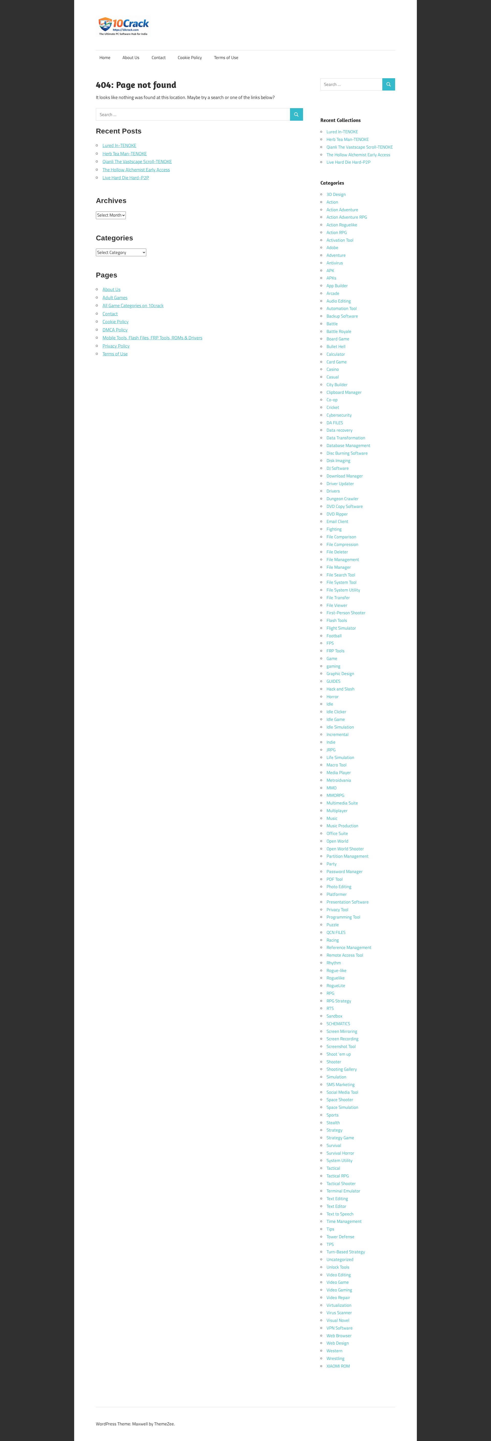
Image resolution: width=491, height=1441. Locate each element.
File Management (343, 559)
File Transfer (338, 597)
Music (332, 818)
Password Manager (345, 871)
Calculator (336, 354)
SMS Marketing (341, 1084)
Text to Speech (340, 1214)
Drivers (333, 491)
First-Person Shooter (346, 612)
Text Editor (336, 1206)
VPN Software (340, 1328)
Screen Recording (343, 1038)
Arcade (333, 293)
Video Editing (339, 1274)
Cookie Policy (190, 57)
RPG (330, 993)
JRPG (331, 749)
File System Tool (341, 582)
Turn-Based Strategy (346, 1251)
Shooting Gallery (342, 1069)
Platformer (337, 894)
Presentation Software (348, 902)
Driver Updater (340, 483)
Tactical (333, 1168)
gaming (333, 666)
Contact (159, 57)
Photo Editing (339, 886)
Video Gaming (339, 1290)
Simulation (336, 1077)
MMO (332, 788)
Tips (330, 1229)
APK (330, 270)
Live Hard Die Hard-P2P (126, 177)
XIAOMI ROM (338, 1366)
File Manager (339, 567)
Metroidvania (339, 780)
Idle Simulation (340, 727)
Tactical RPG (338, 1175)
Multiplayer (337, 810)
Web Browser (339, 1335)
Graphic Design (340, 673)
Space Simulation (342, 1107)
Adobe (332, 247)
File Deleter (337, 552)
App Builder (337, 285)
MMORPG (335, 795)
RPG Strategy (339, 1001)
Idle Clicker (336, 711)
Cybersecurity (339, 415)
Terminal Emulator (343, 1191)
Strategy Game (340, 1137)
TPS (330, 1244)
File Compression (342, 544)
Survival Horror (340, 1153)
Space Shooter (340, 1099)
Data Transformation (346, 437)
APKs (331, 278)
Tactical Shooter (341, 1183)
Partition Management (348, 856)
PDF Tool (335, 879)
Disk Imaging (338, 460)
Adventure (336, 255)
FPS (330, 643)
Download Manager (345, 476)
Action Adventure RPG (347, 217)
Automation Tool (342, 308)
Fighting (334, 529)
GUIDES (333, 681)
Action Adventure (342, 209)
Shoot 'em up (339, 1054)
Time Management (344, 1221)
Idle (330, 704)
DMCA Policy (115, 329)
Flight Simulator (341, 628)
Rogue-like (337, 970)
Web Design (338, 1343)
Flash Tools (337, 620)
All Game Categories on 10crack (133, 305)
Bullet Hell (336, 346)
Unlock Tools (338, 1267)
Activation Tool (340, 240)
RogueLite (336, 985)
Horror (333, 696)
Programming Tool (343, 917)
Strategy (334, 1130)
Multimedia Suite (342, 803)
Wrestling (335, 1358)
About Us (130, 57)
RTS (330, 1008)
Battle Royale (339, 331)
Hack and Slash (340, 689)
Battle (332, 323)
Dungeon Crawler (343, 498)
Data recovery (339, 430)
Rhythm (334, 962)
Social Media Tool (342, 1092)
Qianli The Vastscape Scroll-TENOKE (137, 161)
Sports (333, 1115)
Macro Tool (337, 765)
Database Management (348, 445)
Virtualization (339, 1305)
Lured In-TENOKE (119, 145)
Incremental (338, 734)
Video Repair (338, 1297)
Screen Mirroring (342, 1031)
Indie (331, 742)
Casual (333, 377)
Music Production (342, 825)
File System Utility (343, 590)
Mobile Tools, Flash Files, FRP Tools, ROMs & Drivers (152, 337)
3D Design (336, 194)
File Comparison (341, 536)
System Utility (339, 1160)
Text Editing (337, 1198)
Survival (334, 1145)
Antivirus (335, 263)
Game (332, 658)
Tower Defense (340, 1236)
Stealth (333, 1122)
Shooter (334, 1061)
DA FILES (335, 422)
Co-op (332, 399)
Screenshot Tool (341, 1046)
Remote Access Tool (345, 955)
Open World (337, 841)
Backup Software (342, 316)
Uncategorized (340, 1259)
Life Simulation (340, 757)
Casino (333, 369)
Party (332, 864)
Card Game (337, 362)
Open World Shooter (345, 848)
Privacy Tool (337, 909)
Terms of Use (226, 57)
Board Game (338, 339)
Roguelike (336, 978)
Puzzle (333, 924)
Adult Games (115, 297)
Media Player (339, 772)
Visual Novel (338, 1320)
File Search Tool (341, 575)
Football (334, 635)
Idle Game (336, 719)
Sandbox (334, 1016)
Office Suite (337, 833)
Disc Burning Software (347, 453)
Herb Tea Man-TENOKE (125, 153)
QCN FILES (336, 932)
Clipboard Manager (344, 392)
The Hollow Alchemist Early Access (136, 169)
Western (334, 1350)
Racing (333, 940)
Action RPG (337, 232)
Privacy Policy (116, 345)
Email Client (337, 521)
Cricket (333, 407)
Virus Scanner (339, 1312)
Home (104, 57)
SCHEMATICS (338, 1023)
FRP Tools (335, 650)
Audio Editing (339, 301)
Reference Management (349, 947)
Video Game (338, 1282)
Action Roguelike (342, 224)
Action (332, 202)
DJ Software (338, 468)
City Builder (337, 384)
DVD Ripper (337, 514)
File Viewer (337, 605)
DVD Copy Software (345, 506)
